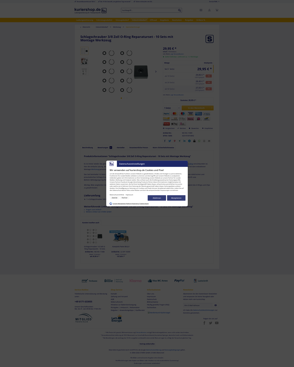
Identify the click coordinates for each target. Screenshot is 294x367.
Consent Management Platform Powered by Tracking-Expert (131, 203)
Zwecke (114, 198)
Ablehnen (157, 198)
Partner (124, 198)
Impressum (129, 195)
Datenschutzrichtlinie (117, 195)
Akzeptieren (176, 198)
